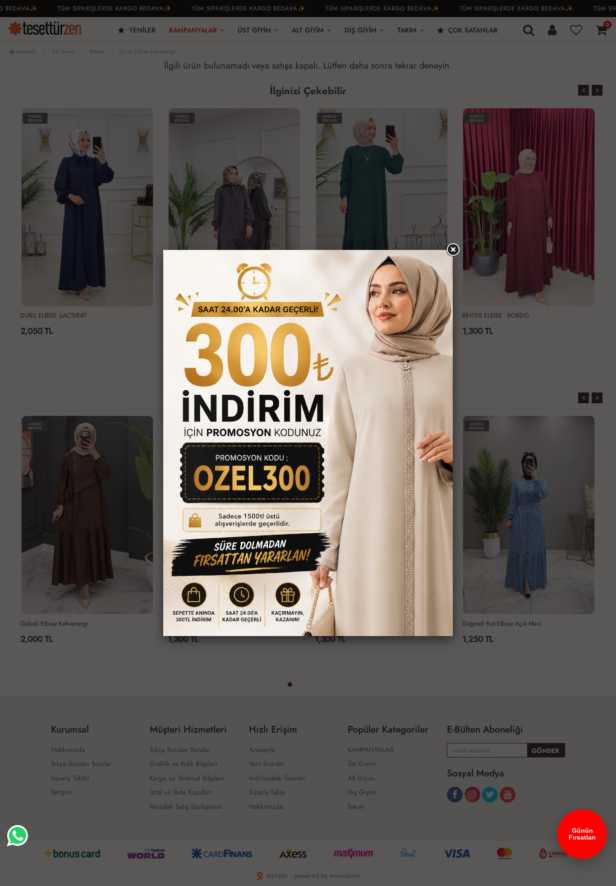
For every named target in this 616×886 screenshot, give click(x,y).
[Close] (453, 250)
